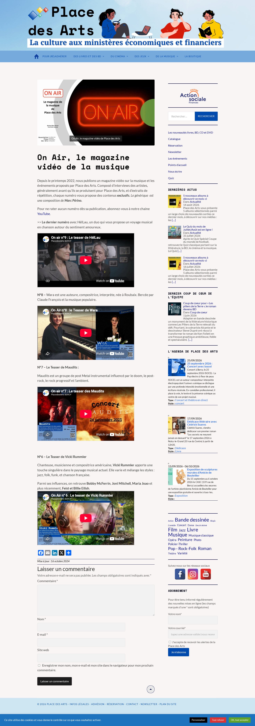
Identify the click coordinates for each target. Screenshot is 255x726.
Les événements (177, 158)
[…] (174, 220)
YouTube (43, 214)
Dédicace (180, 448)
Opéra (172, 540)
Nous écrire (175, 171)
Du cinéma (118, 56)
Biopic (213, 521)
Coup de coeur (198, 312)
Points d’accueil (177, 164)
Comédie (172, 525)
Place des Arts (57, 704)
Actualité (195, 201)
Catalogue (174, 138)
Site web (43, 650)
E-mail (42, 634)
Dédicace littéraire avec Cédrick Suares (202, 423)
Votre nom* (175, 614)
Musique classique (201, 535)
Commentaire (47, 581)
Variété (182, 553)
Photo (197, 540)
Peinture (185, 540)
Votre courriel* (177, 628)
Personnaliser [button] (198, 720)
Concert (181, 525)
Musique (177, 534)
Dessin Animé (201, 525)
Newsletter (174, 151)
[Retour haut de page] (151, 692)
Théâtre (172, 553)
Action (170, 521)
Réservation (175, 145)
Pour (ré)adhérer (54, 56)
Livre (178, 451)
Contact (132, 704)
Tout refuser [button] (218, 720)
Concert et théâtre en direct (191, 400)
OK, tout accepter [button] (240, 720)
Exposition (181, 495)
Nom (41, 619)
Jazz (182, 530)
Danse (191, 525)
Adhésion (97, 704)
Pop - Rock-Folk (182, 548)
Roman (204, 548)
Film (172, 529)
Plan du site (168, 704)
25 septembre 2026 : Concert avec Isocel (199, 365)
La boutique (193, 56)
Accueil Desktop (37, 56)
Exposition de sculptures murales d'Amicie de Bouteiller (202, 472)
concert (179, 403)
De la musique (165, 56)
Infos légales (79, 704)
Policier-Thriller (178, 544)
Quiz (171, 178)
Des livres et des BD (87, 56)
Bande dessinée (192, 520)
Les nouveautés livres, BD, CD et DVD (190, 132)
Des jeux (140, 56)
